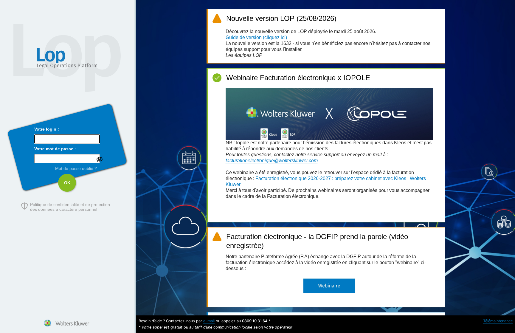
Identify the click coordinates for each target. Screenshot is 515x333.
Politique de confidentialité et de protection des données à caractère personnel (70, 207)
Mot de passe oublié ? (76, 168)
